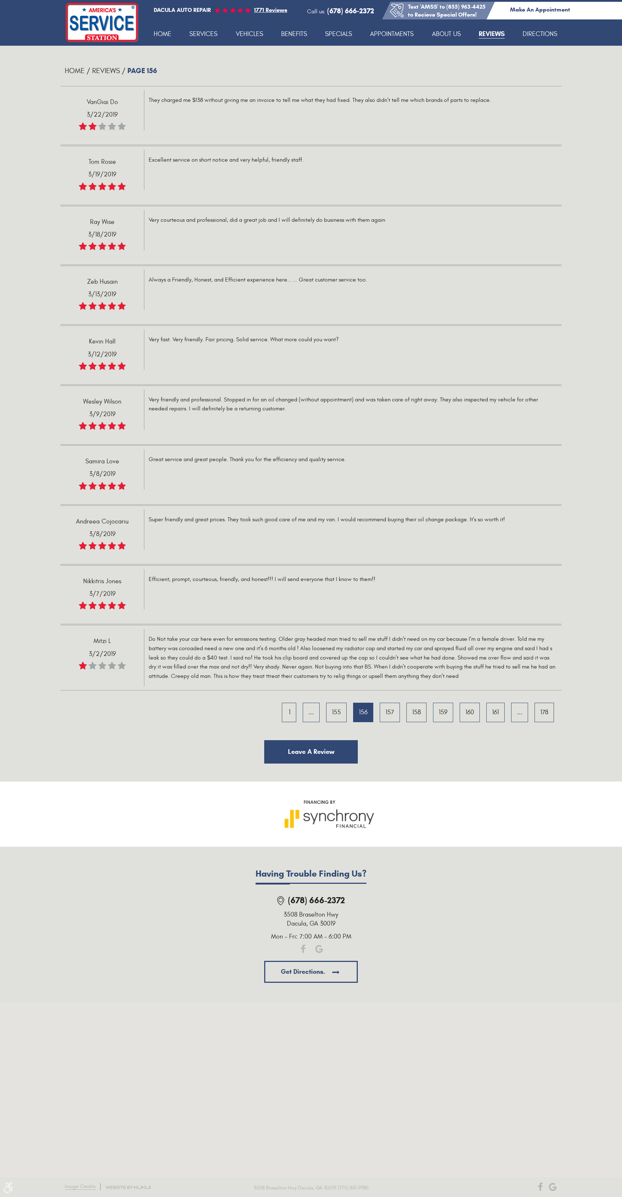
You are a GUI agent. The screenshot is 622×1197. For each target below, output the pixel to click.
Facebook (302, 949)
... (311, 712)
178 (544, 712)
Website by (128, 1187)
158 (416, 712)
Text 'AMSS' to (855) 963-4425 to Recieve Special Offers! (447, 10)
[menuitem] (162, 34)
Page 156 (142, 70)
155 (336, 712)
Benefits (294, 34)
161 (495, 712)
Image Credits (80, 1186)
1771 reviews (270, 9)
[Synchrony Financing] (329, 813)
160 (469, 712)
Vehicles (249, 34)
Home (162, 34)
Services (203, 34)
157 (390, 712)
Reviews (492, 34)
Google (319, 949)
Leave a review (311, 752)
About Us (446, 34)
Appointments (392, 34)
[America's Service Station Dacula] (102, 23)
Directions (540, 34)
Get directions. (304, 972)
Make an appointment (540, 9)
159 (443, 712)
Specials (338, 34)
